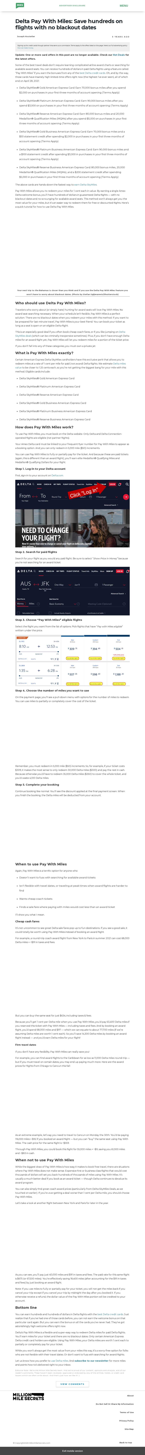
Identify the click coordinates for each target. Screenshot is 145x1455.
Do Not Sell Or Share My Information (115, 1404)
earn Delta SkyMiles (85, 184)
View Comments (72, 1384)
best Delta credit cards (92, 73)
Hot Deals (119, 55)
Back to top (126, 1442)
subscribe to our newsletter (91, 1360)
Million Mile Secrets (22, 6)
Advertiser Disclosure (72, 6)
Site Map (129, 1429)
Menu (124, 5)
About (130, 1395)
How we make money (25, 48)
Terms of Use (127, 1412)
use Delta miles (59, 1360)
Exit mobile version (72, 1450)
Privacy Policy (126, 1421)
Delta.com (57, 475)
